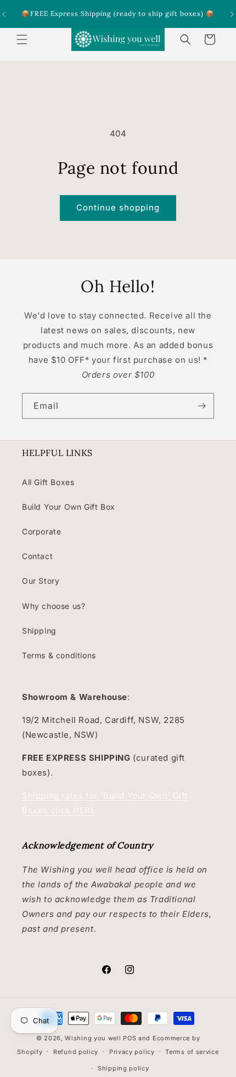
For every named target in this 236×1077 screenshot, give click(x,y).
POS (129, 1038)
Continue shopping (118, 207)
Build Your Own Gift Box (68, 506)
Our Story (40, 580)
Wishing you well (93, 1038)
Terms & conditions (59, 655)
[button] (22, 39)
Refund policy (75, 1052)
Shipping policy (123, 1068)
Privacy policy (132, 1052)
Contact (37, 556)
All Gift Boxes (48, 482)
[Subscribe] (201, 406)
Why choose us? (53, 606)
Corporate (41, 531)
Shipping (39, 630)
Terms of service (191, 1052)
